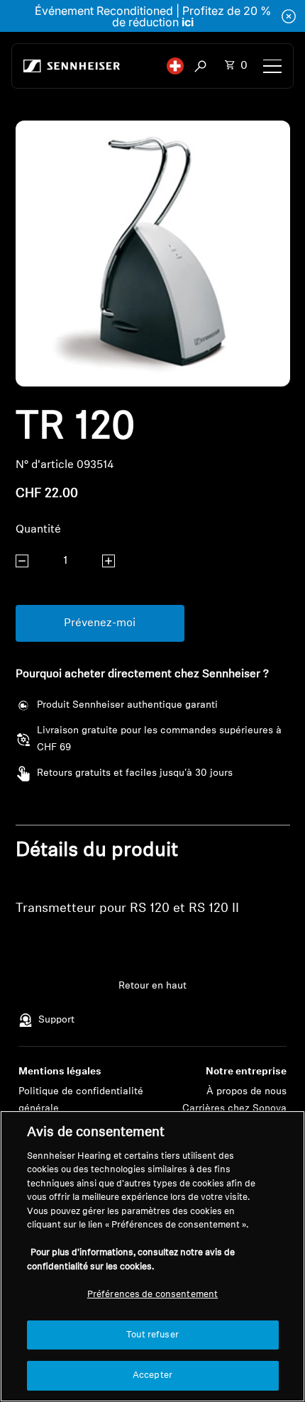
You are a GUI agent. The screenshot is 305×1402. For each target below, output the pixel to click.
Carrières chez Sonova (234, 1108)
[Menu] (272, 66)
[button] (175, 65)
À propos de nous (246, 1091)
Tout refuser (152, 1335)
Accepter (152, 1375)
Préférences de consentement (152, 1294)
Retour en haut (152, 986)
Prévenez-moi (99, 623)
